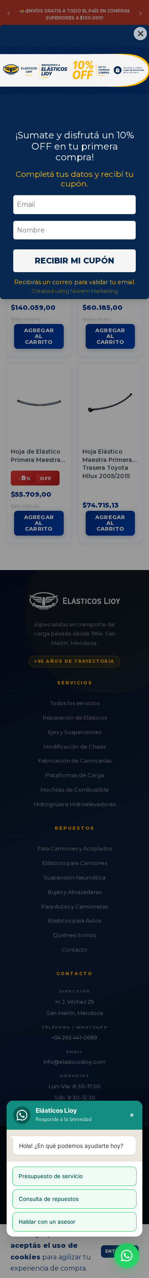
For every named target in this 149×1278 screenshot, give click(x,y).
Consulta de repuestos (49, 1199)
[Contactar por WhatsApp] (126, 1255)
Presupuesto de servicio (51, 1176)
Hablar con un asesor (47, 1221)
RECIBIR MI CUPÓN (74, 261)
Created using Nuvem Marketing (74, 291)
